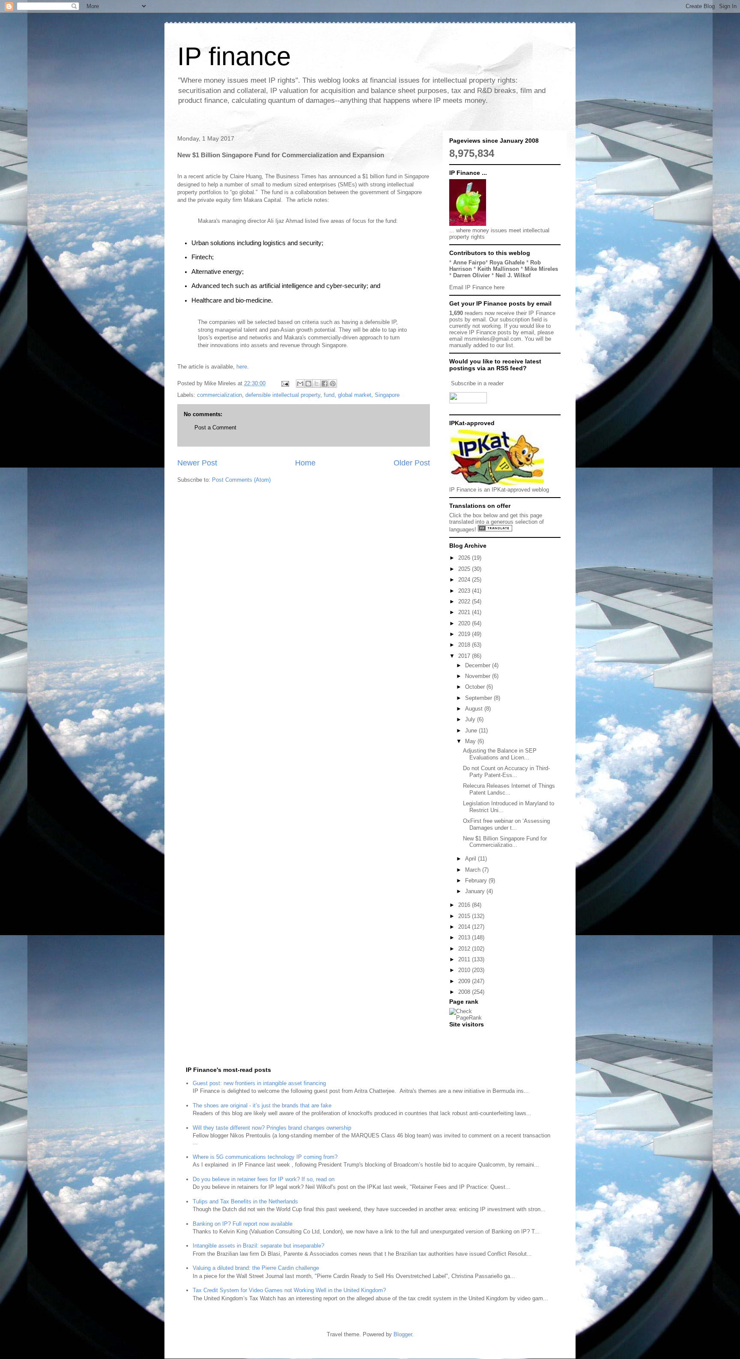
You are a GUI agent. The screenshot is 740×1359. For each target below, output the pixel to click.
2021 (465, 612)
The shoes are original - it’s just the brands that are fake (262, 1105)
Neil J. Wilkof (513, 275)
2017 (465, 656)
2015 (465, 916)
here (241, 366)
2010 (465, 970)
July (471, 719)
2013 (465, 937)
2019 (465, 634)
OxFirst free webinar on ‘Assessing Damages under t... (506, 824)
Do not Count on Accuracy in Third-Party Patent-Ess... (506, 771)
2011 (465, 959)
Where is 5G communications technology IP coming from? (265, 1157)
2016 (465, 905)
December (478, 665)
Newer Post (197, 463)
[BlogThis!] (308, 383)
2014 (465, 927)
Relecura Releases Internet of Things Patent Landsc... (509, 789)
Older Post (412, 463)
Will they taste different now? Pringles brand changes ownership (272, 1128)
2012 (465, 948)
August (474, 708)
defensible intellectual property (282, 395)
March (473, 870)
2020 (465, 623)
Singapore (387, 395)
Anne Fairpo (469, 262)
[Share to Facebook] (324, 383)
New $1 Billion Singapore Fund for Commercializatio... (505, 842)
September (479, 698)
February (477, 880)
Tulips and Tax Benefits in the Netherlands (245, 1201)
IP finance (234, 56)
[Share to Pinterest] (332, 383)
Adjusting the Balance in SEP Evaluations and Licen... (500, 754)
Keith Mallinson (498, 269)
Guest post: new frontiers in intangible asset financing (259, 1083)
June (472, 730)
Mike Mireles (541, 269)
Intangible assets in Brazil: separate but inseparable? (258, 1245)
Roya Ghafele (507, 262)
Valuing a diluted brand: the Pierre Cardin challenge (256, 1268)
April (471, 858)
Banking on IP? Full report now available (242, 1224)
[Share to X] (316, 383)
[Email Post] (284, 383)
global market (354, 395)
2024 (465, 579)
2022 (465, 601)
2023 (465, 591)
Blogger (403, 1334)
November (478, 676)
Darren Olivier (471, 275)
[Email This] (300, 383)
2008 (465, 992)
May (471, 741)
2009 (465, 981)
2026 (465, 558)
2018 (465, 645)
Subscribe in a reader (477, 383)
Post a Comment (215, 427)
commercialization (219, 395)
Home (305, 463)
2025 (465, 569)
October (475, 687)
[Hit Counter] (464, 1035)
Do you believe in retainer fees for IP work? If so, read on (263, 1179)
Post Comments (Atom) (241, 480)
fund (329, 395)
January (475, 891)
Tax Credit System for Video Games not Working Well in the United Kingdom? (289, 1290)
